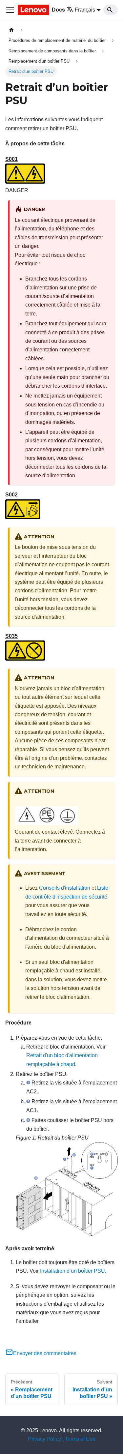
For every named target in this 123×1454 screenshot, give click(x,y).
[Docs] (34, 10)
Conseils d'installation (64, 888)
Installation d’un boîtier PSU (72, 1271)
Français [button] (85, 10)
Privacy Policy (44, 1439)
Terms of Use (80, 1439)
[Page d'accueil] (11, 30)
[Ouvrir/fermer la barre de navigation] (10, 10)
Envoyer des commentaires (44, 1353)
